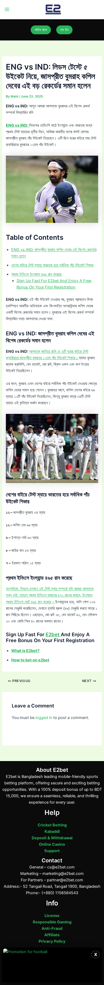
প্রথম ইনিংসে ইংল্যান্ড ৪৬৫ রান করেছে (36, 274)
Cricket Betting (52, 825)
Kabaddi (52, 831)
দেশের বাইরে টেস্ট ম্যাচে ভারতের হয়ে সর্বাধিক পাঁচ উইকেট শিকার (52, 265)
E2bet (53, 634)
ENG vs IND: (17, 125)
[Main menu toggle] (7, 9)
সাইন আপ (41, 30)
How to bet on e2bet (30, 660)
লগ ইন (64, 30)
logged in (43, 717)
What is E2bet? (25, 650)
